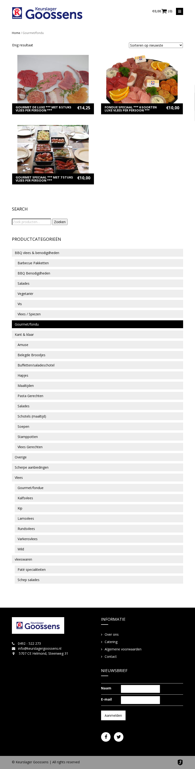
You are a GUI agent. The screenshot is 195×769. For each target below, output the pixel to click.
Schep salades (28, 579)
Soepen (23, 426)
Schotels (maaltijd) (32, 416)
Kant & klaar (24, 334)
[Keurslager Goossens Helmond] (47, 13)
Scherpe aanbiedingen (32, 467)
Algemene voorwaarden (123, 649)
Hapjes (23, 375)
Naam (106, 688)
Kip (20, 508)
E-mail (106, 699)
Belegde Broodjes (31, 355)
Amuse (23, 344)
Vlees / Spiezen (29, 314)
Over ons (112, 634)
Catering (111, 641)
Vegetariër (25, 293)
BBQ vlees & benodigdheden (37, 252)
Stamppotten (28, 436)
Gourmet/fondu (27, 324)
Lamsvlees (26, 518)
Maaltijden (26, 385)
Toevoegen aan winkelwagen (53, 85)
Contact (111, 656)
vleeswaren (23, 559)
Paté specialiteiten (32, 569)
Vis (20, 304)
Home (16, 33)
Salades (23, 283)
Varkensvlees (28, 539)
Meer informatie (53, 77)
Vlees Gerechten (30, 447)
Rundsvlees (26, 528)
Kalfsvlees (25, 498)
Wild (21, 549)
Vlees (19, 477)
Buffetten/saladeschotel (36, 365)
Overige (21, 457)
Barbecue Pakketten (33, 263)
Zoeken (60, 222)
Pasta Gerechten (30, 396)
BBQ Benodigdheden (34, 273)
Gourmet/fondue (31, 487)
